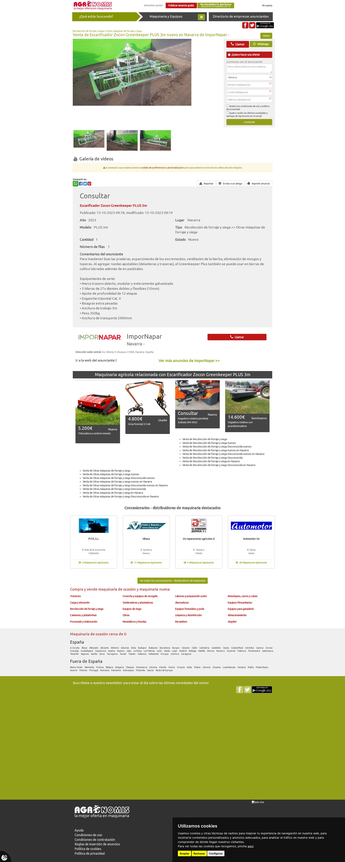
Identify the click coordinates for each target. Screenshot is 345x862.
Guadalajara (87, 651)
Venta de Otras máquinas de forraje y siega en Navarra (113, 492)
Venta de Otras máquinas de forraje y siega (106, 470)
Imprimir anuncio (260, 183)
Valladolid (153, 654)
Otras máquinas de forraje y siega (124, 31)
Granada (74, 651)
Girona (269, 648)
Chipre (197, 667)
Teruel (123, 654)
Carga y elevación (80, 602)
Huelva (112, 651)
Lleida (167, 651)
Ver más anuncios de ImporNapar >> (189, 360)
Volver (266, 35)
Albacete (94, 648)
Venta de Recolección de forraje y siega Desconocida (212, 457)
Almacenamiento (237, 615)
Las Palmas (149, 651)
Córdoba (249, 648)
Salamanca (268, 651)
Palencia (242, 651)
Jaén (129, 651)
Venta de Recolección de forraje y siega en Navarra (211, 461)
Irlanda (163, 667)
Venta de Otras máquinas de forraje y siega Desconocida (114, 489)
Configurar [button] (216, 853)
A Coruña (75, 648)
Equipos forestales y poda (189, 608)
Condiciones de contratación (95, 839)
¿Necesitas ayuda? (153, 5)
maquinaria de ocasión (117, 589)
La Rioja (138, 651)
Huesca (121, 651)
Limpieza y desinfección (188, 615)
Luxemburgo (229, 667)
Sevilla (94, 654)
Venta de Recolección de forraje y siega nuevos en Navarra (215, 450)
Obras (126, 615)
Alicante (104, 648)
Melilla (202, 651)
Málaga (193, 651)
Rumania (105, 670)
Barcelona (165, 648)
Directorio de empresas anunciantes (241, 16)
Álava (85, 648)
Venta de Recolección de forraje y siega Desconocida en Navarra (218, 465)
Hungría (242, 667)
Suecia (150, 670)
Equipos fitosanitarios (240, 602)
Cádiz (195, 648)
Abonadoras (182, 602)
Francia (100, 667)
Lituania (217, 667)
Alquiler (232, 621)
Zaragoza (186, 654)
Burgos (176, 648)
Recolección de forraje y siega (88, 31)
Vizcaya (165, 654)
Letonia (207, 667)
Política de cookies (88, 848)
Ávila (134, 648)
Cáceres (186, 648)
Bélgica (110, 667)
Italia (189, 667)
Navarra (220, 651)
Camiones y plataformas (83, 615)
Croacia (181, 667)
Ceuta (226, 648)
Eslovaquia (128, 670)
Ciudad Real (237, 648)
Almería (115, 648)
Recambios (181, 621)
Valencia (142, 654)
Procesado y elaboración (83, 621)
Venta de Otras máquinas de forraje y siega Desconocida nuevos (119, 478)
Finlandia (141, 670)
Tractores (75, 596)
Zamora (175, 654)
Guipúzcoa (101, 651)
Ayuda (79, 830)
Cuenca (260, 648)
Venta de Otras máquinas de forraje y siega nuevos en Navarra (117, 481)
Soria (102, 654)
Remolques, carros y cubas (242, 596)
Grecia (171, 667)
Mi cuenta (267, 5)
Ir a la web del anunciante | (96, 360)
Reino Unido (76, 667)
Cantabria (204, 648)
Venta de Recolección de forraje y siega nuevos (209, 443)
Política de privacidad (90, 853)
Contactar (249, 122)
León (159, 651)
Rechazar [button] (199, 853)
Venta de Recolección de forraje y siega (204, 439)
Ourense (231, 651)
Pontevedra (254, 651)
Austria (74, 670)
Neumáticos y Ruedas (134, 621)
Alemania (90, 667)
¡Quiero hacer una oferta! (246, 54)
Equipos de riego (132, 608)
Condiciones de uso (88, 835)
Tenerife (74, 654)
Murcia (211, 651)
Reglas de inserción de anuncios (97, 844)
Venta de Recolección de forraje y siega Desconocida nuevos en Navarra (223, 453)
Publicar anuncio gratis (181, 5)
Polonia (83, 670)
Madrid (183, 651)
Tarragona (112, 654)
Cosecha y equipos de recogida (140, 596)
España (77, 642)
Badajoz (142, 648)
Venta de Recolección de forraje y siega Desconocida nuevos (217, 446)
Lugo (175, 651)
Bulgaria (119, 667)
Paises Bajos (262, 667)
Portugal (94, 670)
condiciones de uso (250, 106)
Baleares (153, 648)
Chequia (130, 667)
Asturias (125, 648)
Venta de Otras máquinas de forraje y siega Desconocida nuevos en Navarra (125, 485)
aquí (250, 846)
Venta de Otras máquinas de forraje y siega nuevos (111, 474)
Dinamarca (142, 667)
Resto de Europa (164, 670)
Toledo (132, 654)
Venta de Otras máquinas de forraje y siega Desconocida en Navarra (121, 496)
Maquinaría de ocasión (89, 634)
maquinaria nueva (154, 589)
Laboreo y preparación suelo (191, 596)
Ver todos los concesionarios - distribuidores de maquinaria (172, 580)
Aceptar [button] (184, 853)
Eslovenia (116, 670)
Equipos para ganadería (241, 608)
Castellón (216, 648)
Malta (251, 667)
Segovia (85, 654)
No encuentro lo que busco (215, 5)
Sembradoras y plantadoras (138, 602)
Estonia (154, 667)
